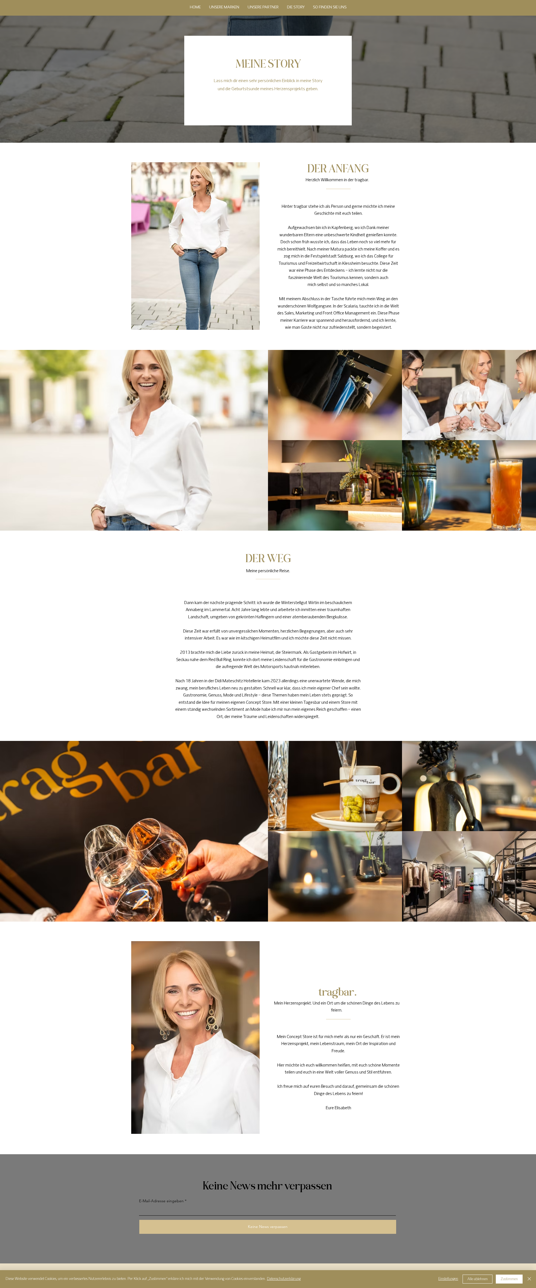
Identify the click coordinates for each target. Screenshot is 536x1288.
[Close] (529, 1279)
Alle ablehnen (477, 1279)
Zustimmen (509, 1279)
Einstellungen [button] (448, 1279)
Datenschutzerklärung (284, 1279)
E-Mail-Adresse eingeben (161, 1201)
